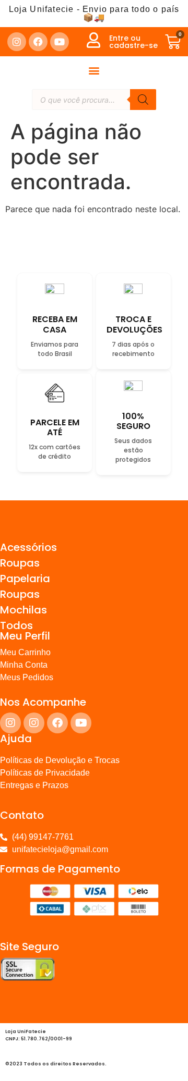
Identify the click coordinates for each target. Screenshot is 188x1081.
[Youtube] (59, 41)
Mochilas (23, 610)
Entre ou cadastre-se (133, 42)
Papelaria (25, 578)
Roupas (20, 563)
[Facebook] (38, 41)
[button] (93, 70)
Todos (16, 625)
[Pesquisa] (143, 99)
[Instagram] (16, 41)
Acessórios (28, 547)
